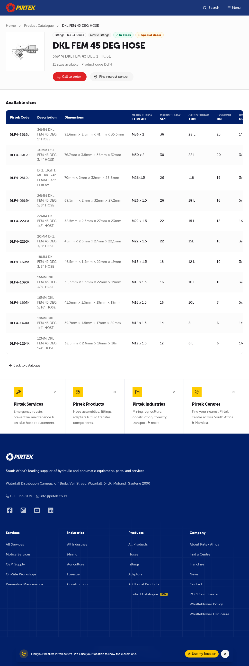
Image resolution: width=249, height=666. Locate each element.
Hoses (133, 554)
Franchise (197, 564)
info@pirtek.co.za (53, 496)
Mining (72, 554)
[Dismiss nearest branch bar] (225, 653)
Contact (196, 584)
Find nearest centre (113, 76)
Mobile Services (18, 554)
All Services (15, 544)
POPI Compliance (204, 594)
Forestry (73, 574)
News (194, 574)
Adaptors (135, 574)
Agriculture (75, 564)
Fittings (133, 564)
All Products (138, 544)
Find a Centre (200, 554)
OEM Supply (15, 564)
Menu (236, 7)
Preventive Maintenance (24, 584)
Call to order (71, 76)
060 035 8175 (21, 496)
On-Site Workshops (21, 574)
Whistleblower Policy (206, 604)
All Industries (77, 544)
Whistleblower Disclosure (209, 614)
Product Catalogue (39, 25)
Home (11, 25)
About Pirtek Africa (204, 544)
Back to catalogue (26, 365)
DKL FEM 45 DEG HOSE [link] (80, 25)
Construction (77, 584)
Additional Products (143, 584)
